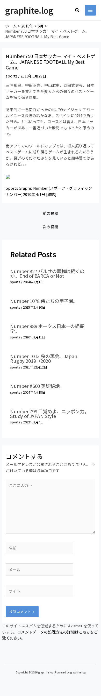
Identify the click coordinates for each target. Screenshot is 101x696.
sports (11, 76)
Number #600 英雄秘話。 (37, 385)
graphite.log (29, 10)
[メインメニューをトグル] (90, 10)
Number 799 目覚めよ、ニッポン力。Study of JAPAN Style (49, 413)
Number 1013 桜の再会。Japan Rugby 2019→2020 (43, 358)
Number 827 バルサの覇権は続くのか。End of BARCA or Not (47, 273)
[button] (77, 10)
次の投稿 (50, 226)
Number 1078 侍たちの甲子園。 (44, 300)
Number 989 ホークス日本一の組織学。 (47, 328)
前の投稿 (50, 213)
